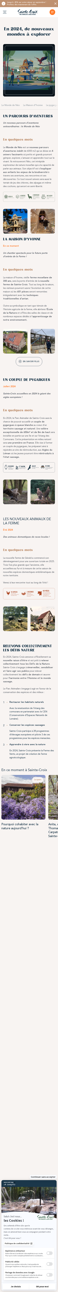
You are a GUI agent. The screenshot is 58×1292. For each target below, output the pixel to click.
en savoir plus (31, 361)
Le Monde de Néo (10, 105)
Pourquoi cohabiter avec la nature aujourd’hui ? (19, 826)
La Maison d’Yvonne (33, 105)
